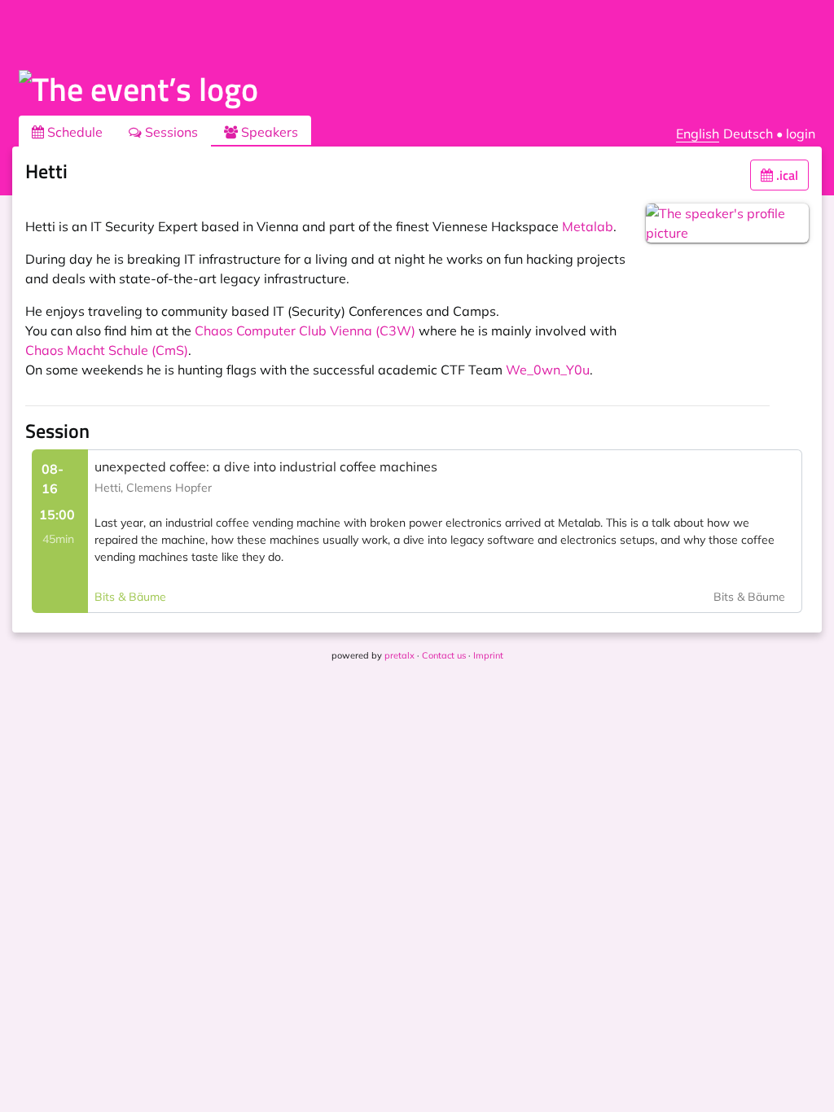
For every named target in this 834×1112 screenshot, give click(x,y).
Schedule (73, 132)
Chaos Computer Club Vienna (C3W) (305, 330)
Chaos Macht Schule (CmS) (106, 350)
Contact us (444, 655)
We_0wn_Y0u (548, 369)
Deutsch (748, 133)
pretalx (399, 655)
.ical (785, 175)
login (800, 133)
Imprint (488, 655)
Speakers (268, 132)
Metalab (587, 226)
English (697, 133)
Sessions (170, 132)
